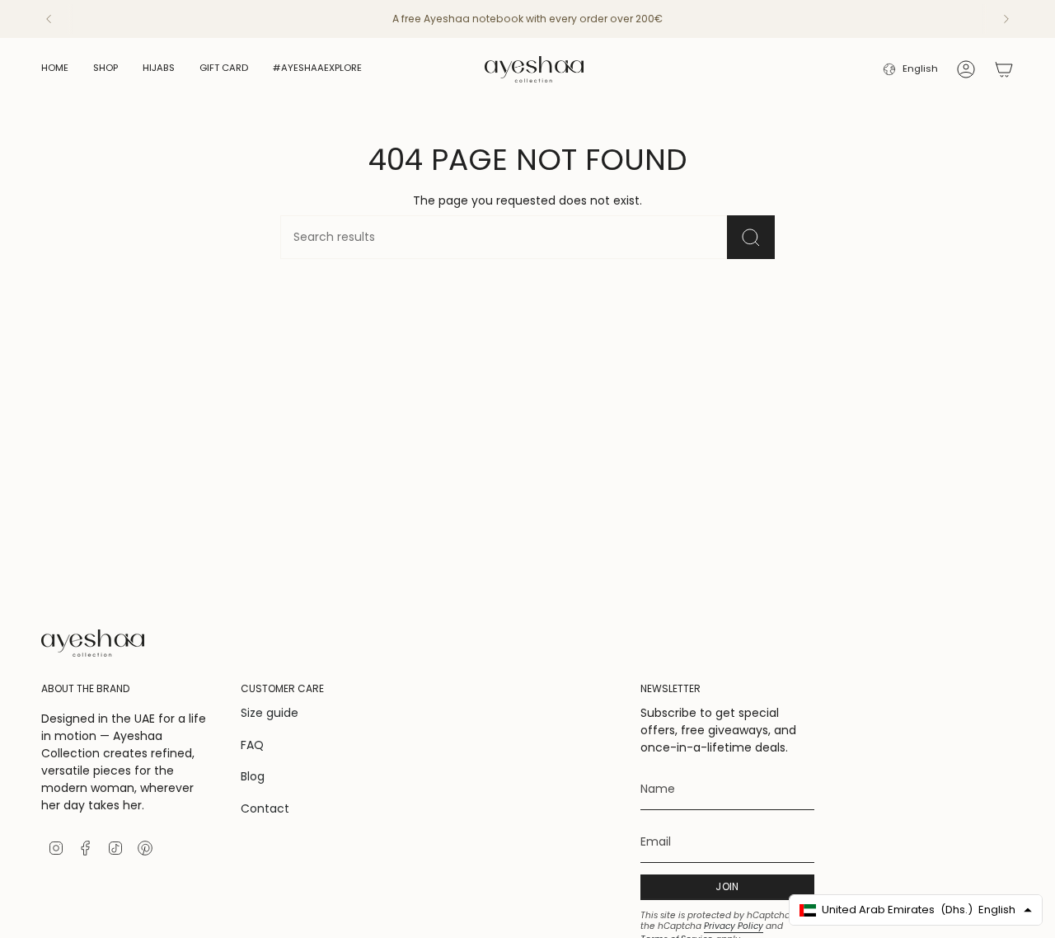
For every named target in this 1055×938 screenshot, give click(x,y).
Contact (265, 808)
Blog (253, 776)
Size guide (269, 713)
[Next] (1006, 19)
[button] (105, 69)
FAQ (252, 745)
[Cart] (1004, 69)
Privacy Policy (733, 926)
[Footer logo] (92, 643)
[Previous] (48, 19)
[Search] (751, 237)
